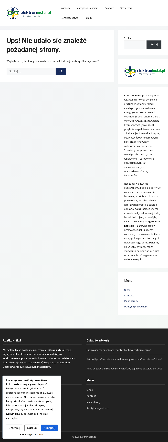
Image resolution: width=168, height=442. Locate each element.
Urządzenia (126, 8)
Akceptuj (49, 427)
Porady (88, 18)
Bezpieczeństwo (69, 18)
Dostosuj (14, 427)
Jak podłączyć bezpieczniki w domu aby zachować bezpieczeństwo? (124, 359)
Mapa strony (131, 301)
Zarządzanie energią (87, 8)
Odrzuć (32, 427)
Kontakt (129, 295)
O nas (127, 290)
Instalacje (66, 8)
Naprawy (109, 8)
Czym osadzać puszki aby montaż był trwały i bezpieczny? (118, 350)
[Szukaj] (61, 72)
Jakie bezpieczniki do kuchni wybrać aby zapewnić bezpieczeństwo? (124, 368)
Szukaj (127, 38)
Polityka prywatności (136, 306)
